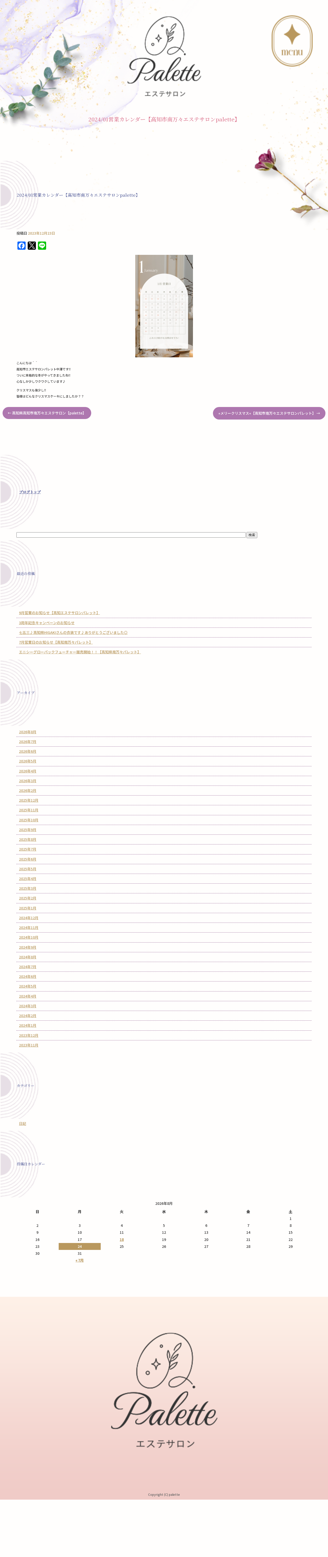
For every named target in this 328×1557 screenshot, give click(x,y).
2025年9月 (27, 829)
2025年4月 (27, 878)
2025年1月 (27, 908)
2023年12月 (28, 1035)
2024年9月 (27, 947)
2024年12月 (28, 917)
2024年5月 (27, 986)
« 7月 (80, 1260)
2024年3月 (27, 1005)
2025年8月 (27, 839)
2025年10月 (28, 819)
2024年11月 (28, 927)
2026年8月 (27, 731)
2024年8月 (27, 956)
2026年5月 (27, 761)
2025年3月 (27, 888)
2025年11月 (28, 809)
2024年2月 (27, 1015)
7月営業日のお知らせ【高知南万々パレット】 (56, 642)
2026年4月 (27, 771)
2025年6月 (27, 859)
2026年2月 (27, 790)
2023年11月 (28, 1045)
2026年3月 (27, 780)
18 (122, 1239)
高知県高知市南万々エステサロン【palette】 (47, 412)
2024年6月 (27, 976)
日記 (22, 1123)
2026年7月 (27, 741)
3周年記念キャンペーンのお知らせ (47, 622)
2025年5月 (27, 868)
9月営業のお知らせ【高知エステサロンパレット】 (59, 612)
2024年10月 (28, 937)
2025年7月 (27, 849)
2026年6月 (27, 751)
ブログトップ (30, 491)
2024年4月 (27, 996)
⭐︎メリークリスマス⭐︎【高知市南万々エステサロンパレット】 (269, 413)
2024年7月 (27, 966)
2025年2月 (27, 898)
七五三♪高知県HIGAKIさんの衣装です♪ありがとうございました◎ (73, 632)
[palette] (164, 55)
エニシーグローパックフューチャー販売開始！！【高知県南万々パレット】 (80, 651)
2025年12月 (28, 800)
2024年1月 (27, 1025)
